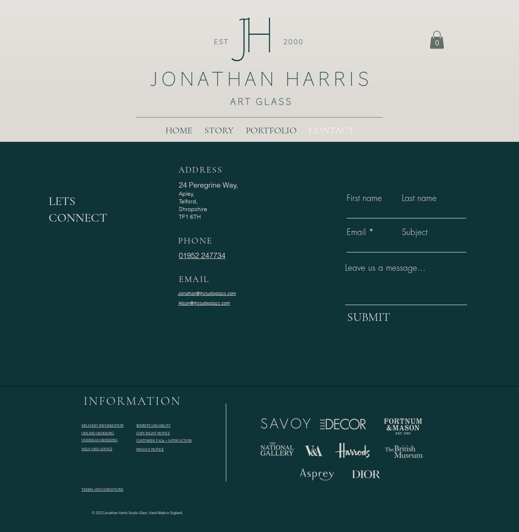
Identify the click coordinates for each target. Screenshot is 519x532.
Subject (414, 232)
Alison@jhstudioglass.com (204, 303)
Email (356, 232)
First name (364, 198)
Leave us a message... (385, 267)
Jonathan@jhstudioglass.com (207, 293)
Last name (419, 198)
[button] (436, 40)
